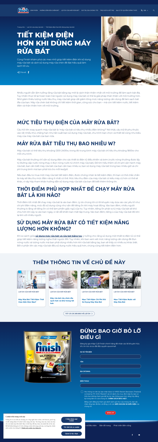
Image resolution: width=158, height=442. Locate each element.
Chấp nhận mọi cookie (71, 420)
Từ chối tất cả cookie (71, 427)
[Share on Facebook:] (28, 72)
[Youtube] (139, 435)
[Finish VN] (22, 10)
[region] (44, 426)
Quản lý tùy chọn (71, 433)
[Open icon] (154, 10)
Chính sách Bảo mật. (117, 398)
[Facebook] (132, 435)
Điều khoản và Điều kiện (126, 404)
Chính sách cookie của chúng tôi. (31, 428)
